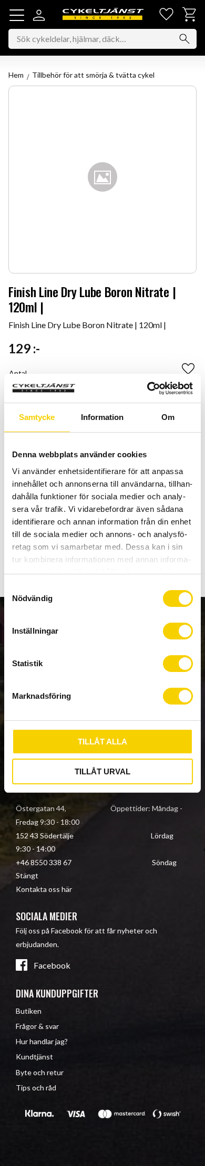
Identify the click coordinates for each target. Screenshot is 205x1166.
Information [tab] (102, 417)
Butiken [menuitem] (29, 1010)
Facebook (52, 965)
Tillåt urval (102, 771)
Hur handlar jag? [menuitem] (42, 1041)
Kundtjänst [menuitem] (34, 1056)
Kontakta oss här (44, 889)
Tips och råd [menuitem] (36, 1087)
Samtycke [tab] (37, 417)
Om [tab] (168, 417)
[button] (16, 15)
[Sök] (184, 38)
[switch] (178, 631)
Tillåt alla (102, 741)
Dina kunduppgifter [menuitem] (57, 993)
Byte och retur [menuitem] (40, 1072)
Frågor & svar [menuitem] (37, 1026)
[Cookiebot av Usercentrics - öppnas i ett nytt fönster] (147, 388)
